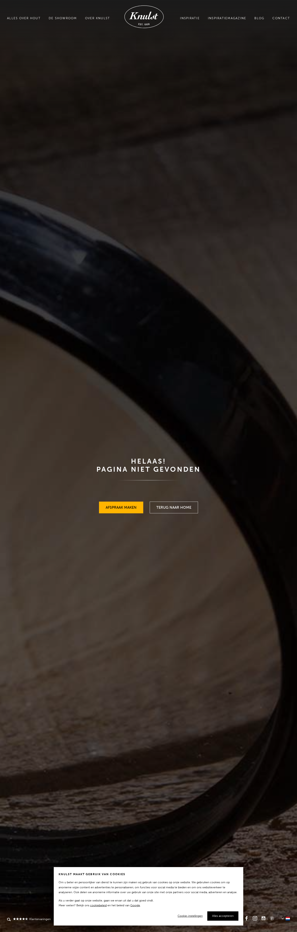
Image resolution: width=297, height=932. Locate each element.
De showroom (63, 18)
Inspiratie (190, 18)
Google (135, 905)
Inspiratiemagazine (227, 18)
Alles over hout (24, 18)
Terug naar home (174, 506)
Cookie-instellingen (190, 916)
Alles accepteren (223, 916)
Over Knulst (97, 18)
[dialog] (148, 896)
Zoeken (9, 920)
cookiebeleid (98, 905)
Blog (259, 18)
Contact (281, 18)
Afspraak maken (121, 506)
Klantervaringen (39, 919)
